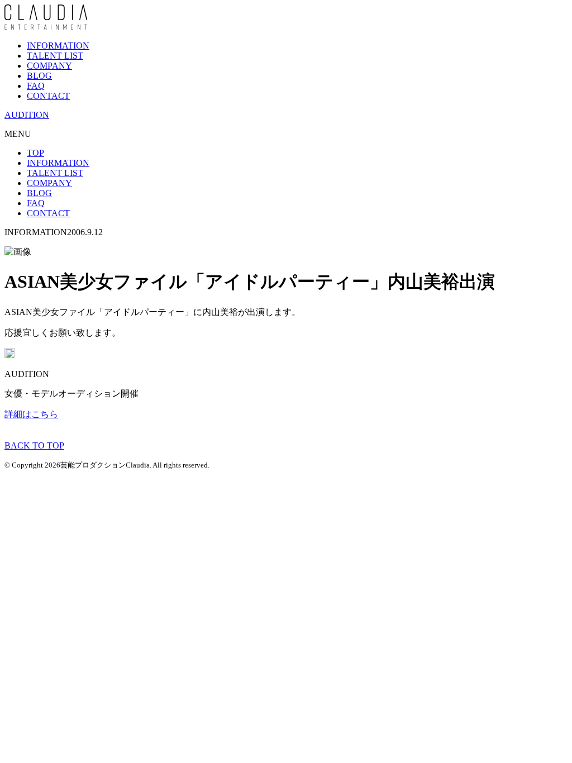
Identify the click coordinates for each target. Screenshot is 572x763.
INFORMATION (58, 45)
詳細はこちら (31, 414)
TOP (35, 153)
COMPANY (49, 65)
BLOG (39, 75)
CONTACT (48, 96)
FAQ (36, 85)
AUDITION (26, 115)
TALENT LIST (55, 55)
